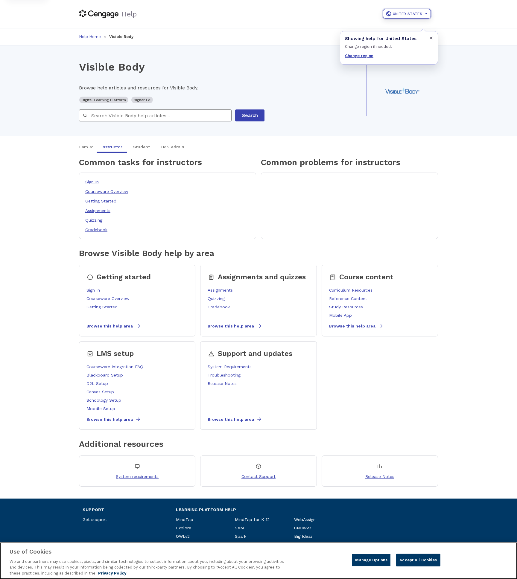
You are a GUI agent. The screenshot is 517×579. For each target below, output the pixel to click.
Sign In (92, 181)
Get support (95, 519)
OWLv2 (183, 536)
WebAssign (305, 519)
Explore (183, 527)
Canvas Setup (100, 391)
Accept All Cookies (418, 560)
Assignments (97, 210)
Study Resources (346, 306)
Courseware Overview (106, 191)
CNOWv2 (302, 527)
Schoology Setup (103, 400)
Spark (240, 536)
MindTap (184, 519)
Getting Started (100, 201)
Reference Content (348, 298)
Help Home (90, 36)
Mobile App (340, 315)
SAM (239, 527)
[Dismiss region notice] (431, 38)
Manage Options (371, 560)
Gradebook (96, 229)
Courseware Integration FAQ (114, 366)
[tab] (112, 147)
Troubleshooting (224, 375)
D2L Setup (97, 383)
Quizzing (93, 220)
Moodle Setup (100, 408)
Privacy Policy (112, 573)
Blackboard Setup (104, 375)
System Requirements (230, 366)
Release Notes (222, 383)
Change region (359, 56)
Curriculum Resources (350, 290)
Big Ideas (303, 536)
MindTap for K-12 (252, 519)
